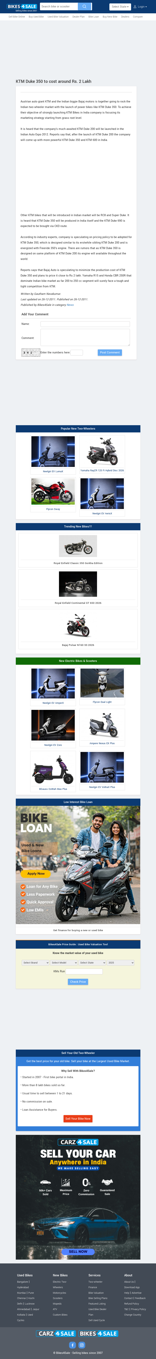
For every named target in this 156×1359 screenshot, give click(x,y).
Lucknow (30, 1303)
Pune (31, 1293)
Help (126, 1293)
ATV (55, 1309)
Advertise (137, 1293)
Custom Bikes (60, 1315)
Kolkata (21, 1315)
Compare (138, 16)
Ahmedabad (23, 1309)
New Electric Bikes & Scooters (78, 661)
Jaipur (36, 1309)
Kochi (31, 1298)
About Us (129, 1282)
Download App (132, 1287)
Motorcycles (59, 1293)
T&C (126, 1309)
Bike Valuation (96, 1293)
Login (141, 7)
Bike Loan (93, 16)
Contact (128, 1298)
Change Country (132, 1315)
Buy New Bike (110, 16)
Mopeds (57, 1303)
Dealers (125, 16)
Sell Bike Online (17, 16)
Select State (119, 7)
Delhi (19, 1303)
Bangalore (22, 1282)
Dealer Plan (78, 16)
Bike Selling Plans (97, 1298)
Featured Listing (97, 1303)
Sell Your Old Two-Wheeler (78, 1053)
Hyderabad (23, 1287)
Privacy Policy (138, 1309)
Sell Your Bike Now (78, 1119)
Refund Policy (131, 1303)
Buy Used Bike (36, 16)
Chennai (21, 1298)
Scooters (57, 1298)
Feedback (140, 1298)
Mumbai (21, 1293)
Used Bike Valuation (58, 16)
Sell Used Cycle (96, 1320)
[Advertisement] (78, 49)
